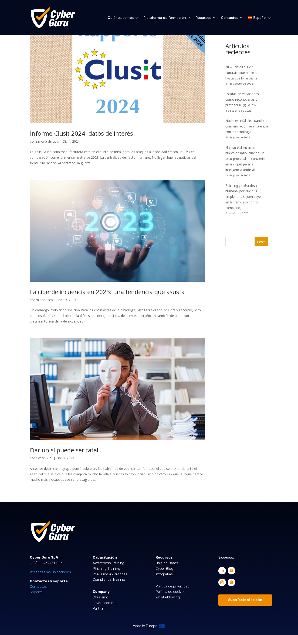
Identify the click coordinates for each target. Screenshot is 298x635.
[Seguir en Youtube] (231, 570)
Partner (99, 608)
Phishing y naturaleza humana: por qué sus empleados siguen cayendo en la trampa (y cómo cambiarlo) (246, 196)
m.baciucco (44, 300)
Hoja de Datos (167, 563)
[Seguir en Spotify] (231, 582)
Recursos (203, 17)
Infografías (164, 574)
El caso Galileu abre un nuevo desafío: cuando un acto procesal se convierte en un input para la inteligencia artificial (245, 158)
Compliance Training (109, 579)
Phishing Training (106, 568)
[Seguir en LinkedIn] (222, 570)
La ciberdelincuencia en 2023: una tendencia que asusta (107, 292)
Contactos (229, 17)
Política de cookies (171, 592)
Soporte (36, 592)
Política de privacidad (173, 586)
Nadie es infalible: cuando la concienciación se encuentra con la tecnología (246, 126)
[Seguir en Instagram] (222, 582)
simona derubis (47, 141)
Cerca (261, 242)
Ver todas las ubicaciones (50, 572)
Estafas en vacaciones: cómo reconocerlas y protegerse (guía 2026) (242, 99)
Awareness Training (108, 563)
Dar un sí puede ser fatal (64, 450)
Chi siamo (100, 597)
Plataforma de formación (164, 17)
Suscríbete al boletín (245, 600)
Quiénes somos (121, 17)
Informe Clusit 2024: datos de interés (81, 133)
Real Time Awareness (110, 574)
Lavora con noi (104, 603)
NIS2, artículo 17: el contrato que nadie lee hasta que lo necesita (242, 72)
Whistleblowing (168, 597)
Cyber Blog (164, 568)
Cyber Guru (44, 458)
